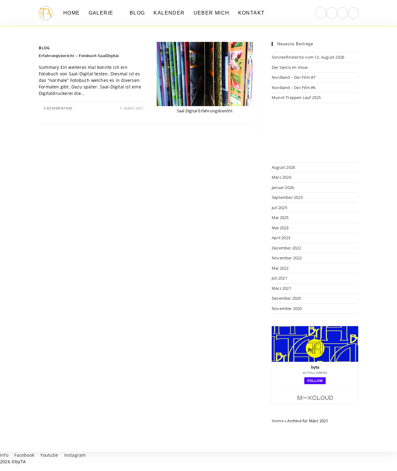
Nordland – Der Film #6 (293, 87)
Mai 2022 (280, 268)
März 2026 (281, 177)
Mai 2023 (280, 228)
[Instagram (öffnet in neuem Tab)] (331, 13)
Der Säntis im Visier (290, 67)
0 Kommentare (58, 108)
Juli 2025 (279, 207)
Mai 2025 (280, 217)
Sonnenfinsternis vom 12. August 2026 (308, 57)
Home (277, 421)
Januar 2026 (283, 187)
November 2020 (287, 308)
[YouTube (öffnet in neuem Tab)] (342, 13)
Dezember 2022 (286, 248)
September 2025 (287, 197)
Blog (44, 48)
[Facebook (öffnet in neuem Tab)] (320, 13)
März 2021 (281, 288)
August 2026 (283, 167)
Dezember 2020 (286, 298)
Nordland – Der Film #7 (293, 77)
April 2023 (281, 237)
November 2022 (287, 258)
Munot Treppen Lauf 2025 (296, 97)
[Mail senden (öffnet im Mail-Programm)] (353, 13)
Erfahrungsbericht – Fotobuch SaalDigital (79, 56)
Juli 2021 (279, 278)
